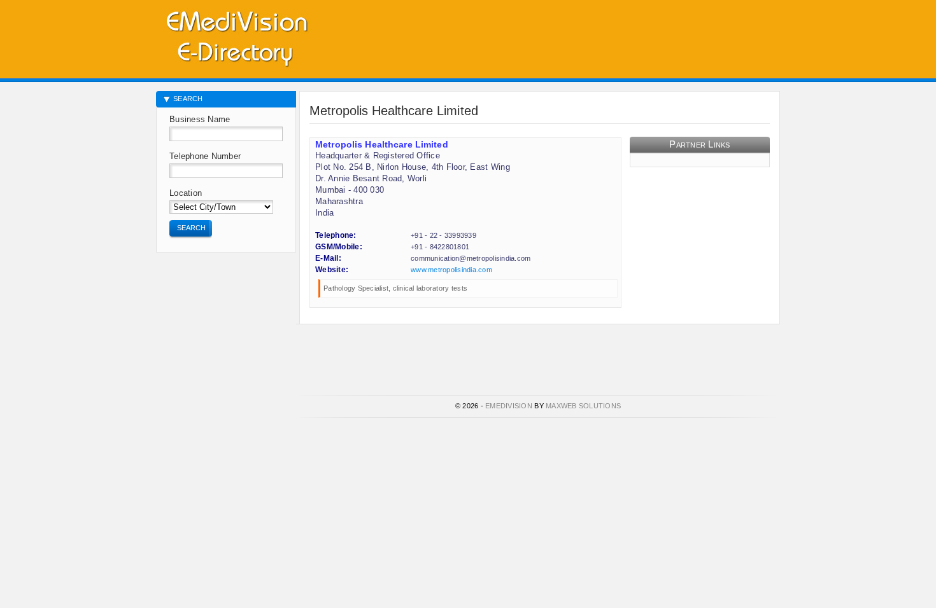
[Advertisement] (631, 35)
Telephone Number (205, 156)
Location (185, 193)
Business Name (199, 119)
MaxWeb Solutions (583, 406)
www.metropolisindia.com (451, 269)
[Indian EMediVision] (236, 36)
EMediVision (508, 406)
